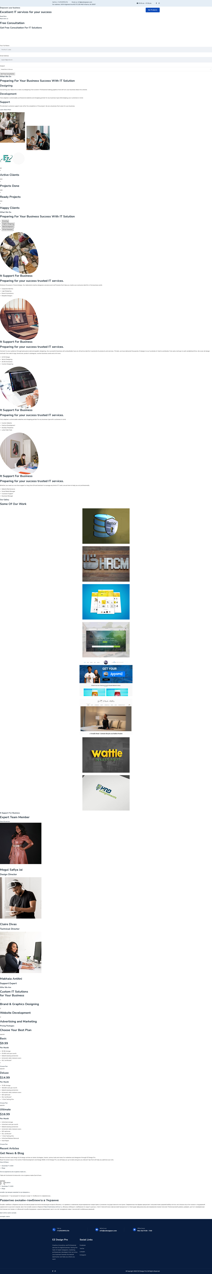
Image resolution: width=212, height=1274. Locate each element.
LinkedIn (82, 1251)
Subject (2, 66)
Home (86, 10)
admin (9, 1182)
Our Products (152, 10)
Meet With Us (4, 18)
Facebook (83, 1245)
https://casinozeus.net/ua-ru (52, 1207)
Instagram (83, 1255)
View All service (5, 821)
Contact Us (126, 10)
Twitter (82, 1248)
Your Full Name (4, 45)
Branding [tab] (5, 221)
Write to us (103, 1228)
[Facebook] (52, 1271)
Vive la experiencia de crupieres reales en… (13, 1172)
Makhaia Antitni (11, 979)
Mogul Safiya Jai (11, 870)
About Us (95, 10)
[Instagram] (55, 1271)
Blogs (3, 1168)
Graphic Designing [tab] (8, 224)
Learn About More (5, 109)
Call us (59, 1228)
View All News (4, 1162)
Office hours (141, 1228)
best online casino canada (8, 1213)
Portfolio (115, 10)
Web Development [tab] (7, 226)
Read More (3, 16)
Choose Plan (4, 1066)
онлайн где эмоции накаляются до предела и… (15, 1192)
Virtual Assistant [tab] (7, 229)
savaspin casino (5, 1216)
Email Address (4, 56)
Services (105, 10)
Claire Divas (8, 924)
